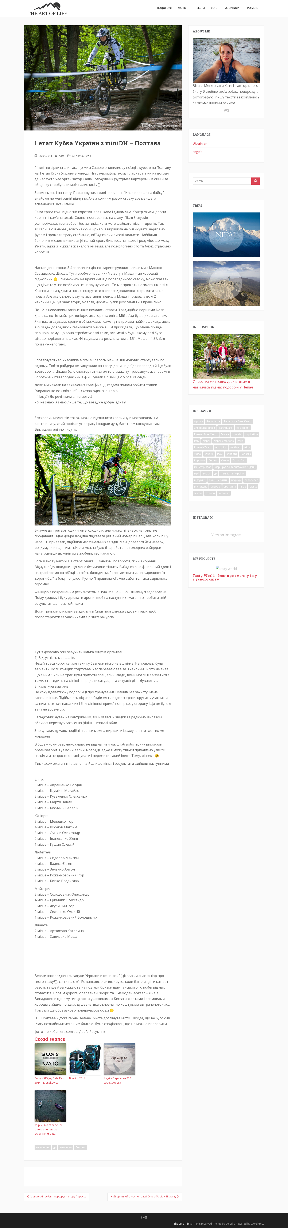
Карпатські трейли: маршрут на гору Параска (57, 1196)
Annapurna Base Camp (237, 421)
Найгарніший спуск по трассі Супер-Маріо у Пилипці (144, 1196)
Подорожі (164, 8)
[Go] (255, 181)
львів (243, 486)
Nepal (206, 441)
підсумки (199, 480)
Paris (240, 441)
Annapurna (213, 421)
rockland (235, 447)
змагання (66, 1147)
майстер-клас (202, 467)
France (225, 434)
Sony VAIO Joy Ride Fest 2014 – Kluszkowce (50, 1080)
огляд (253, 486)
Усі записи (231, 8)
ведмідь (236, 480)
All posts (77, 156)
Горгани (199, 460)
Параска (246, 454)
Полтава (80, 1147)
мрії (196, 473)
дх (54, 1147)
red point (220, 447)
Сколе (225, 460)
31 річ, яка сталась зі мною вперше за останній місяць (48, 1129)
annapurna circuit (204, 428)
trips (247, 447)
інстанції (224, 493)
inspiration (251, 434)
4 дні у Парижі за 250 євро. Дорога (117, 1080)
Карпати (231, 454)
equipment (242, 428)
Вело (214, 8)
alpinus (198, 421)
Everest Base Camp (205, 434)
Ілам (220, 454)
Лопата (213, 460)
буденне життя (218, 480)
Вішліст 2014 (77, 1078)
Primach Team (202, 447)
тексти (198, 493)
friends (237, 434)
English (197, 152)
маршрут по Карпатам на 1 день (235, 467)
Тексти (200, 8)
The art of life (182, 1223)
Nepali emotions (224, 441)
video (197, 454)
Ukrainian (200, 143)
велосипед (42, 1147)
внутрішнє (200, 486)
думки (206, 473)
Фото (182, 8)
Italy (196, 441)
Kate (62, 156)
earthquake (226, 428)
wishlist (209, 454)
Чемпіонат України (232, 473)
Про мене (252, 8)
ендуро (215, 486)
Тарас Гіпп (239, 460)
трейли (210, 493)
